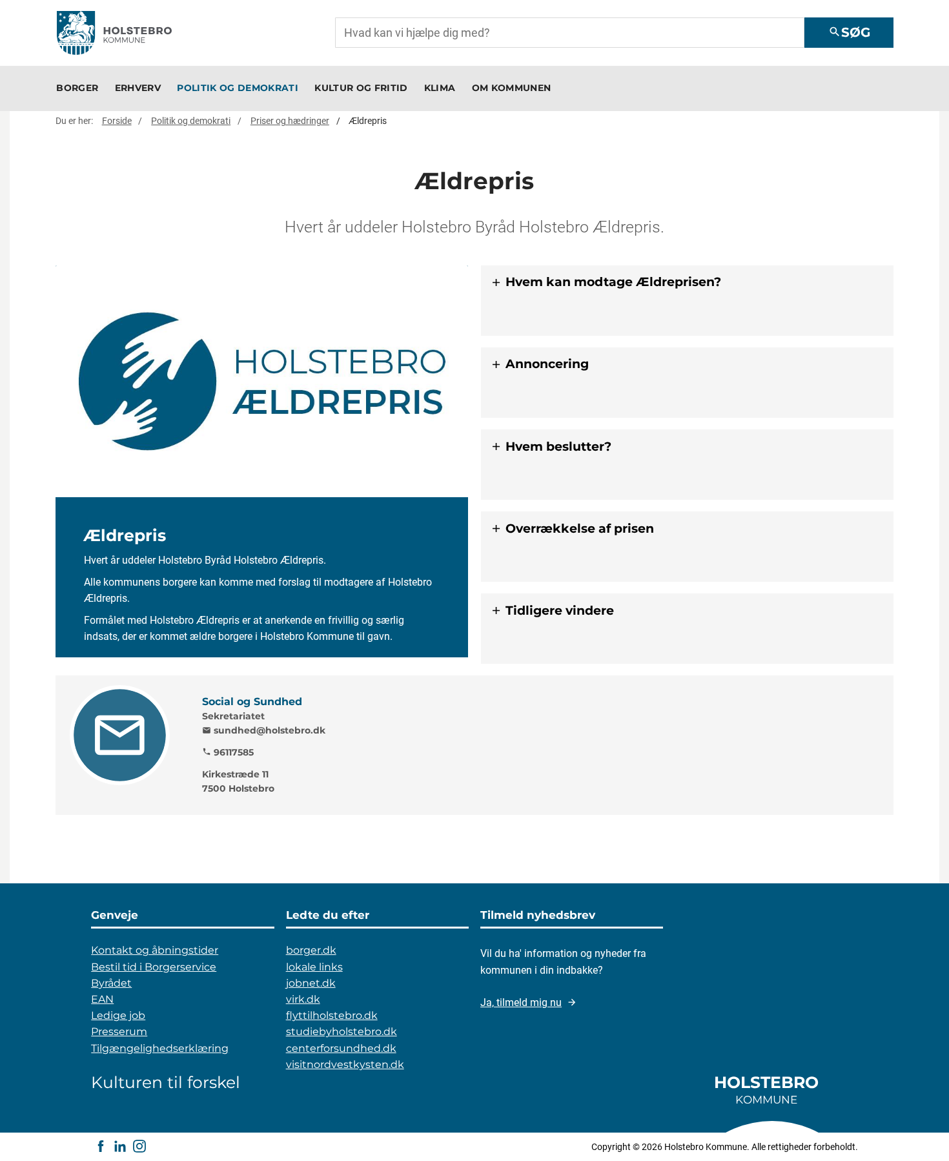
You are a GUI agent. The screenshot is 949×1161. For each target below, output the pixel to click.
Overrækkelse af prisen (579, 528)
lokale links (314, 967)
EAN (102, 999)
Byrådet (111, 983)
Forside (117, 121)
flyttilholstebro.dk (332, 1015)
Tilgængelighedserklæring (160, 1048)
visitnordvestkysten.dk (345, 1064)
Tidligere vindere (559, 610)
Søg (849, 32)
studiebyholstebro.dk (341, 1031)
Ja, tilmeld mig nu (521, 1002)
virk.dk (303, 999)
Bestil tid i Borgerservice (153, 967)
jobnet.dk (311, 983)
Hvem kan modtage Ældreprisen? (613, 281)
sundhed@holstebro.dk (263, 730)
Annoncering (547, 363)
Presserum (119, 1031)
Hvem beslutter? (558, 446)
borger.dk (311, 950)
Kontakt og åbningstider (154, 950)
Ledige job (118, 1015)
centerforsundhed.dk (341, 1048)
